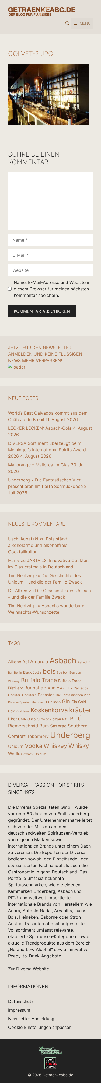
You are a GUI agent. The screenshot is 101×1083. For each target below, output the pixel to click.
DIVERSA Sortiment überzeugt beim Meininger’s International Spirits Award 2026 (47, 449)
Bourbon (62, 672)
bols (49, 671)
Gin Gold (78, 701)
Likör (12, 719)
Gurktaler (22, 711)
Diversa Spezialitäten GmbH (27, 702)
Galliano (54, 702)
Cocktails (29, 695)
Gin (66, 701)
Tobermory (38, 736)
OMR (22, 719)
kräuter (80, 710)
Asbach (63, 660)
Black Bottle (32, 672)
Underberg (70, 735)
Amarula (39, 661)
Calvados (81, 688)
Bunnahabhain (39, 687)
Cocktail (14, 695)
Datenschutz (21, 1001)
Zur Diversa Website (28, 968)
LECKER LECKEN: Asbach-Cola (40, 428)
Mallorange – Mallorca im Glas (38, 464)
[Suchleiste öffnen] (67, 23)
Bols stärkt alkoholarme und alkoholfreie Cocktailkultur (38, 545)
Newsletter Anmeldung (31, 1018)
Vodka (33, 745)
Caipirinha (64, 688)
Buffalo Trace (39, 680)
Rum (44, 725)
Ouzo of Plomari (49, 719)
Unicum (15, 746)
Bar (10, 672)
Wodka (15, 753)
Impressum (19, 1010)
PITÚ (76, 719)
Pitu (65, 719)
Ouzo (31, 719)
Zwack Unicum (34, 754)
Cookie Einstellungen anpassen (39, 1027)
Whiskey (55, 745)
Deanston (46, 694)
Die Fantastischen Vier (73, 695)
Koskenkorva (49, 710)
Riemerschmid (23, 725)
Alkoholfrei (18, 661)
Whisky (78, 745)
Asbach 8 (84, 662)
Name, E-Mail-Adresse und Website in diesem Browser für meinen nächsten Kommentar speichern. (52, 289)
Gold (11, 711)
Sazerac (58, 725)
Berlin (18, 672)
